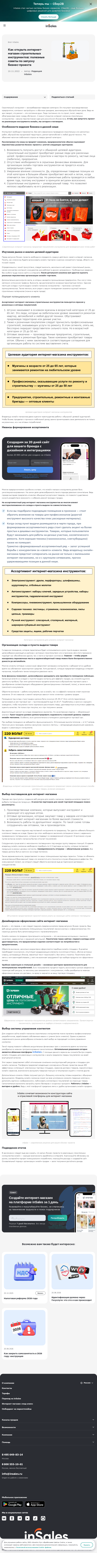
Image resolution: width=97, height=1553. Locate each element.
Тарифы (6, 1393)
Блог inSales (13, 42)
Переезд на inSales (11, 1398)
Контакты (7, 1388)
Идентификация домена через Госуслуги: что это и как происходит (72, 1298)
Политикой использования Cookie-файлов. (34, 1547)
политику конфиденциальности (34, 476)
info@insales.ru (12, 1473)
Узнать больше (48, 17)
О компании (8, 1383)
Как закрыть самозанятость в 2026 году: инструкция (23, 1354)
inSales (37, 1052)
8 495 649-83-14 (12, 1454)
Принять (87, 1545)
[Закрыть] (91, 4)
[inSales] (51, 25)
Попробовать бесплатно (57, 1218)
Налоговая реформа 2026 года (21, 1298)
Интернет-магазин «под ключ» (17, 1404)
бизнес (40, 1293)
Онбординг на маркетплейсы (16, 1409)
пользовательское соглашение (26, 476)
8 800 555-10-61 (12, 1464)
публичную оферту (57, 1225)
